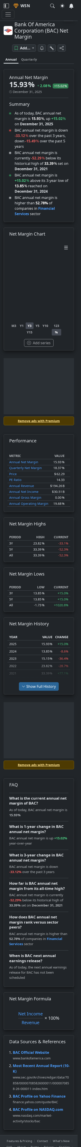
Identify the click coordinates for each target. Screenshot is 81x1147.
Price (13, 474)
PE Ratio (15, 480)
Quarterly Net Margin (25, 468)
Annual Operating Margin (28, 503)
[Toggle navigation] (6, 5)
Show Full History (41, 686)
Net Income (30, 1014)
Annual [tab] (11, 59)
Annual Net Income (23, 492)
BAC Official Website (31, 1052)
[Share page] (62, 48)
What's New (61, 1141)
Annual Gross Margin (25, 497)
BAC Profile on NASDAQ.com (38, 1109)
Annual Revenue (21, 486)
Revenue (30, 1022)
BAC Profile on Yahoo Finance (39, 1096)
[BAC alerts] (42, 48)
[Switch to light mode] (62, 5)
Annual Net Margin (23, 462)
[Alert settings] (52, 48)
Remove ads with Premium (39, 421)
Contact (42, 1141)
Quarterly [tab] (29, 59)
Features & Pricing (19, 1141)
